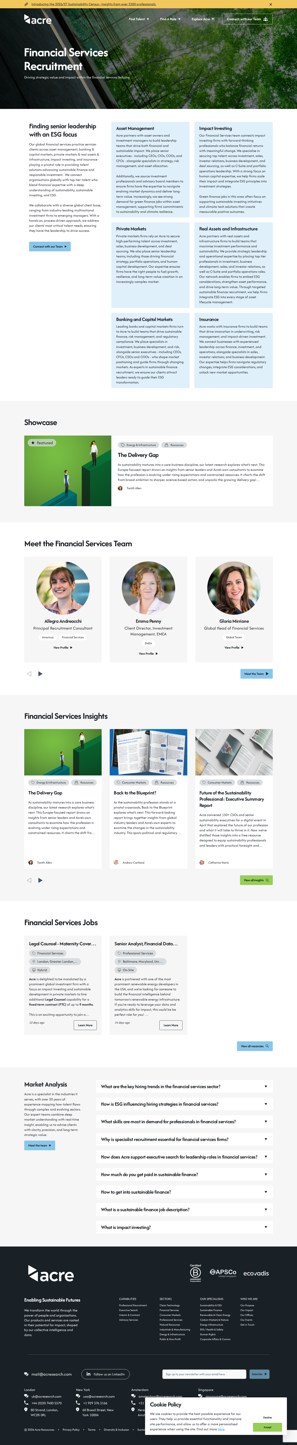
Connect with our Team (244, 19)
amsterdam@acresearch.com (160, 1396)
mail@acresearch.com (52, 1374)
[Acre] (38, 19)
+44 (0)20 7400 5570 (47, 1403)
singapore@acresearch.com (226, 1396)
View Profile (61, 647)
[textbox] (204, 1374)
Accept (267, 1427)
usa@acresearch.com (99, 1396)
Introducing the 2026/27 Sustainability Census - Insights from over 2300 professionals (94, 4)
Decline (267, 1417)
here (221, 1429)
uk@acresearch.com (46, 1396)
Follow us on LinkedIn (109, 1374)
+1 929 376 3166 (95, 1403)
